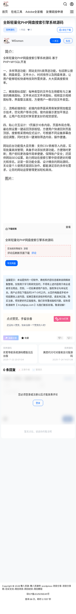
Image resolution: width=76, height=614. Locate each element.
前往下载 (66, 30)
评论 (33, 252)
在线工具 (16, 12)
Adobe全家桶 (34, 12)
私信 (68, 41)
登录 (38, 403)
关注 (56, 41)
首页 (5, 12)
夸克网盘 (11, 263)
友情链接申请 (54, 12)
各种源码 (10, 29)
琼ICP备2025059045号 (38, 594)
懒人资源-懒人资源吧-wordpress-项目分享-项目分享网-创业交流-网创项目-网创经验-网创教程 (36, 587)
